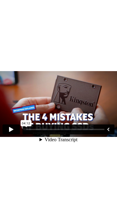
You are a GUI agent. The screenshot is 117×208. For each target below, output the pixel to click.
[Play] (11, 129)
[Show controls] (108, 129)
